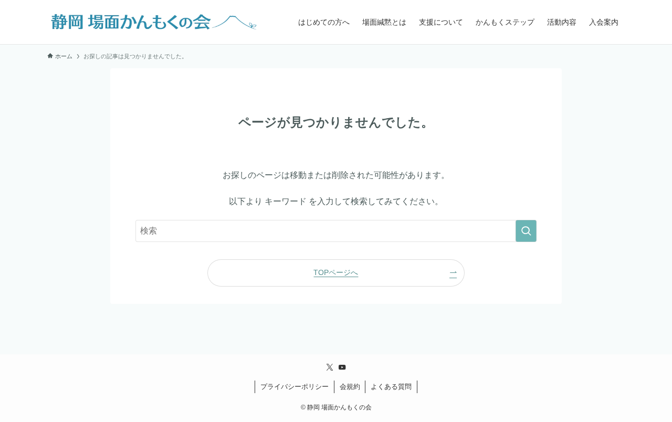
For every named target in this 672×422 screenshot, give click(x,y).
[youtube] (342, 367)
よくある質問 (391, 387)
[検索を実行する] (526, 231)
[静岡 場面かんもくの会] (152, 22)
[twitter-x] (329, 367)
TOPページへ (335, 272)
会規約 (350, 387)
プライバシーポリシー (294, 387)
